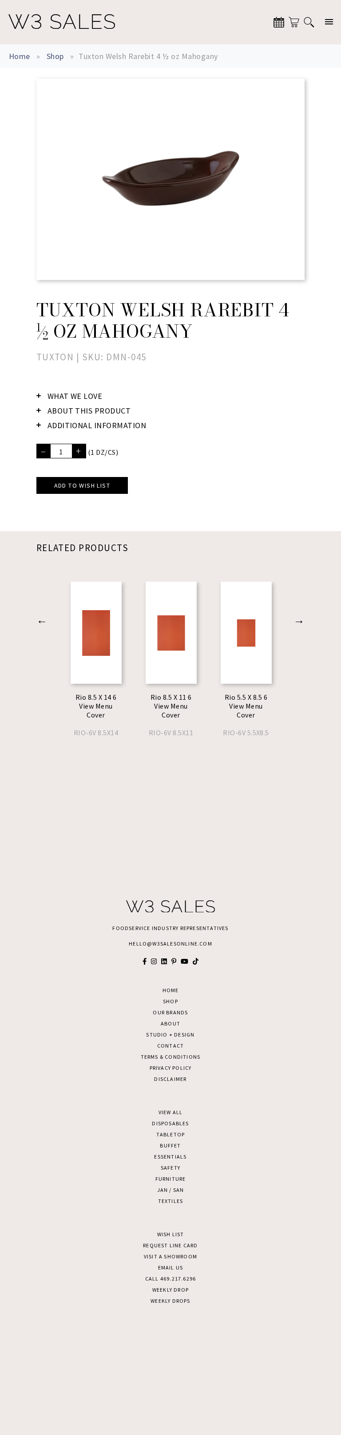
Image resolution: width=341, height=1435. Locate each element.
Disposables (170, 1123)
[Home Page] (61, 22)
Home (19, 56)
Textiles (170, 1201)
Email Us (170, 1267)
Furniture (170, 1178)
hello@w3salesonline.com (170, 943)
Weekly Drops (170, 1300)
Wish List (170, 1234)
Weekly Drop (170, 1289)
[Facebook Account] (145, 961)
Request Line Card (170, 1245)
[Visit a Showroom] (278, 22)
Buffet (170, 1145)
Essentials (170, 1156)
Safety (170, 1167)
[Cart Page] (293, 22)
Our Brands (170, 1012)
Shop (55, 56)
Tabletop (170, 1134)
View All (171, 1112)
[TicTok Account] (195, 961)
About (170, 1023)
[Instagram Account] (154, 961)
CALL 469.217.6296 (170, 1278)
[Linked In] (164, 961)
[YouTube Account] (184, 961)
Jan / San (170, 1190)
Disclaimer (170, 1079)
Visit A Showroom (170, 1256)
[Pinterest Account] (173, 961)
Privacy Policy (171, 1067)
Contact (170, 1045)
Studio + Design (170, 1034)
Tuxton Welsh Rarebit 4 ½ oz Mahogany (148, 56)
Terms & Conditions (171, 1056)
